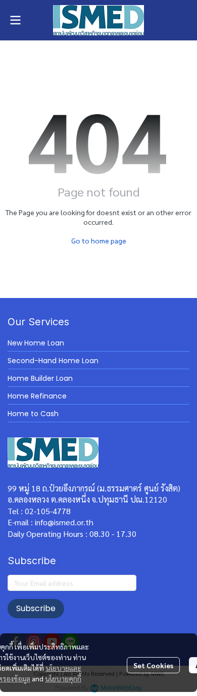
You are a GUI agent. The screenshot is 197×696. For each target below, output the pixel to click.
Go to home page (98, 240)
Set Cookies (153, 665)
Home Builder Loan (40, 378)
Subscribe (36, 608)
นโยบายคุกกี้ (63, 678)
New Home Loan (36, 343)
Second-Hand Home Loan (53, 361)
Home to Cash (33, 414)
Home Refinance (37, 396)
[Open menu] (15, 20)
